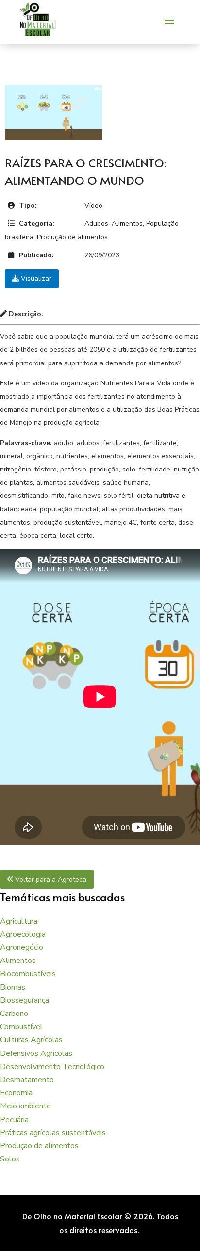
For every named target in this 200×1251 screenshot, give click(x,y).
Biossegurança (24, 1000)
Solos (10, 1159)
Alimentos (127, 223)
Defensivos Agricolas (36, 1053)
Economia (16, 1093)
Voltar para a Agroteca (49, 879)
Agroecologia (23, 934)
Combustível (21, 1026)
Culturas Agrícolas (31, 1039)
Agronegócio (21, 947)
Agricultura (18, 921)
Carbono (14, 1013)
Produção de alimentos (72, 237)
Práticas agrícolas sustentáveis (53, 1132)
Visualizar (35, 278)
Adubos (96, 223)
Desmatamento (27, 1079)
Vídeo (93, 205)
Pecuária (14, 1119)
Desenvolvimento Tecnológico (52, 1066)
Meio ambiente (25, 1106)
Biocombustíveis (28, 973)
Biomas (12, 987)
